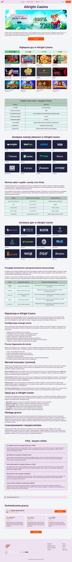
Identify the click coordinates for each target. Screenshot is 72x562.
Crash (43, 51)
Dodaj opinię (60, 511)
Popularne (11, 51)
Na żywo (27, 51)
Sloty (59, 51)
